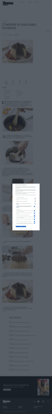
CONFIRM (21, 226)
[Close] (38, 185)
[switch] (35, 198)
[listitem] (26, 197)
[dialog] (26, 207)
